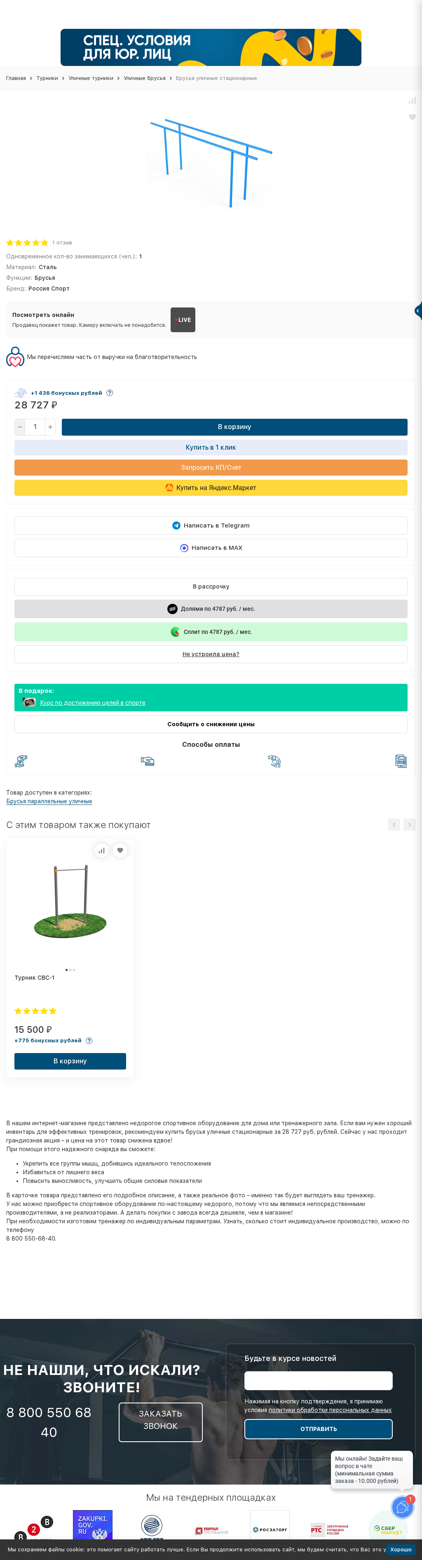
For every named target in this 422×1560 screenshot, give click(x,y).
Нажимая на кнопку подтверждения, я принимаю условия (318, 1405)
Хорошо (401, 1549)
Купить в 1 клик (211, 447)
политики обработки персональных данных (330, 1410)
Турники (47, 78)
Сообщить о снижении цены (211, 724)
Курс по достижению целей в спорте (92, 702)
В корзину (234, 427)
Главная (16, 78)
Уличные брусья (145, 78)
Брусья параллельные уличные (49, 801)
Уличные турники (90, 78)
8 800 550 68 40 (48, 1422)
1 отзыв (62, 242)
